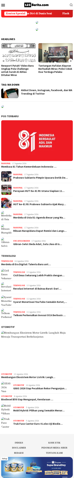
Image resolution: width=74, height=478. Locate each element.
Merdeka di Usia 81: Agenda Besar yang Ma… (39, 217)
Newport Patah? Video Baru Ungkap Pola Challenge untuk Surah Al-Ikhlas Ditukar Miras (17, 70)
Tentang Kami (54, 453)
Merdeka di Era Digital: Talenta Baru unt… (26, 264)
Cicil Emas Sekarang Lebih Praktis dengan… (39, 275)
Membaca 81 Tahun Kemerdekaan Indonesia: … (28, 166)
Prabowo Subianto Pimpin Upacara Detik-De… (40, 177)
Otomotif (8, 327)
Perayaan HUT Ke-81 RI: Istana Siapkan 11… (39, 191)
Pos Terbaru (10, 116)
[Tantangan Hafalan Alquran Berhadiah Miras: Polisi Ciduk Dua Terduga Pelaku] (55, 52)
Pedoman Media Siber (54, 447)
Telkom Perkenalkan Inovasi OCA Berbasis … (39, 315)
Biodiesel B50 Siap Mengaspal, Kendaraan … (27, 399)
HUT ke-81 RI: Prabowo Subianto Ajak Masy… (39, 204)
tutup (4, 458)
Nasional (6, 163)
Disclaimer (19, 447)
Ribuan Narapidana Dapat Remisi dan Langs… (40, 230)
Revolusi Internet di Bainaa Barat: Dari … (37, 288)
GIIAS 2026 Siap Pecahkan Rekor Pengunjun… (40, 388)
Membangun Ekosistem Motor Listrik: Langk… (28, 377)
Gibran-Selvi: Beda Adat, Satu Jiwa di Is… (37, 244)
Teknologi (8, 255)
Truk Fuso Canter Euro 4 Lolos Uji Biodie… (38, 423)
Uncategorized (21, 241)
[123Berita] (37, 4)
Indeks (19, 442)
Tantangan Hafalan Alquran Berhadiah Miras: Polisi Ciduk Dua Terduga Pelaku (55, 69)
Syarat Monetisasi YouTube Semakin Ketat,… (40, 302)
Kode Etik (54, 442)
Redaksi (19, 453)
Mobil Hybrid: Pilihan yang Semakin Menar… (39, 410)
